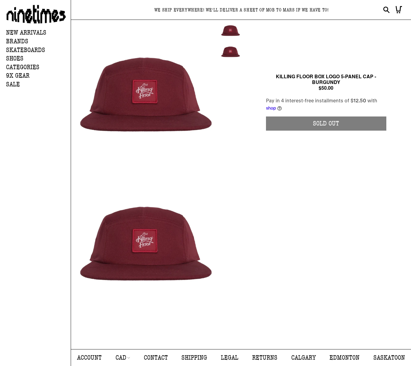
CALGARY (303, 357)
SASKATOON (389, 357)
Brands (17, 41)
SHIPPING (194, 357)
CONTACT (156, 357)
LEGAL (229, 357)
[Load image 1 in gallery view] (230, 30)
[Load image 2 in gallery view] (230, 52)
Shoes (14, 58)
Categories (22, 67)
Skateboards (25, 50)
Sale (13, 84)
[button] (38, 41)
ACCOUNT (89, 357)
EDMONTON (344, 357)
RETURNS (264, 357)
